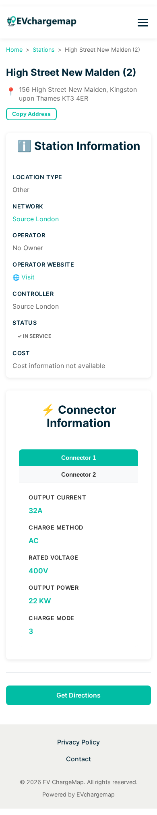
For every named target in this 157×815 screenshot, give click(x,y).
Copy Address (31, 114)
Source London (35, 219)
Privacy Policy (78, 742)
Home (14, 49)
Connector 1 (78, 457)
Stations (44, 49)
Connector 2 (78, 474)
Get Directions (78, 695)
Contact (78, 759)
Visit (23, 277)
